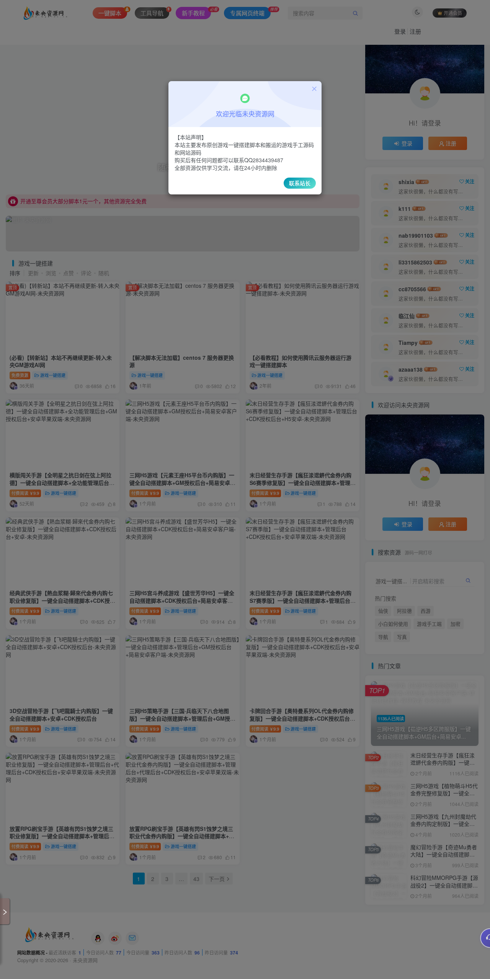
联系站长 (299, 183)
